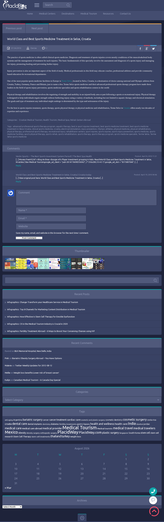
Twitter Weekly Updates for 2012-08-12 (33, 365)
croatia (57, 129)
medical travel (123, 428)
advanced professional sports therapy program (34, 126)
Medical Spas (63, 120)
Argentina (17, 420)
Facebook (140, 48)
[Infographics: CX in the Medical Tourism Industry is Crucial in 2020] (43, 260)
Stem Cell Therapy (22, 436)
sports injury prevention (122, 131)
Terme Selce (67, 81)
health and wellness (102, 423)
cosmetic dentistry (113, 420)
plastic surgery (110, 432)
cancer (46, 420)
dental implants (35, 424)
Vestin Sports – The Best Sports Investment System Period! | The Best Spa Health (54, 156)
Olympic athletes (105, 129)
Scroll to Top (154, 511)
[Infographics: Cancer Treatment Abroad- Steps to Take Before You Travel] (76, 260)
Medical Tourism (89, 13)
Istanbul (139, 424)
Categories (36, 5)
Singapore (123, 433)
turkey (65, 436)
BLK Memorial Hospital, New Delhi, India (33, 351)
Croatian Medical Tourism (30, 120)
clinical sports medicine (42, 129)
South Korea (134, 433)
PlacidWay (67, 431)
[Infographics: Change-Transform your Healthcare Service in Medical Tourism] (10, 260)
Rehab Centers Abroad (80, 120)
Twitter (153, 48)
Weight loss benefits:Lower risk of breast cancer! (36, 373)
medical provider (52, 428)
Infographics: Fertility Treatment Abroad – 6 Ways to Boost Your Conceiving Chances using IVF (51, 331)
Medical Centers (47, 13)
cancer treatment (57, 420)
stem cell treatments (41, 437)
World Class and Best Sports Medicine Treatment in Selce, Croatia (49, 38)
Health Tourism (50, 120)
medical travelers (144, 428)
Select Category (14, 399)
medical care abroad (32, 428)
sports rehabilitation (67, 134)
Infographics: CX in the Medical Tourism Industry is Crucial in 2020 (37, 324)
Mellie (7, 373)
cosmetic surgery (135, 419)
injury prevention (89, 129)
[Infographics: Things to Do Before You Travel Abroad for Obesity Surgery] (87, 260)
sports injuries (104, 131)
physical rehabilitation (140, 129)
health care (121, 424)
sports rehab (51, 134)
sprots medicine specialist (125, 134)
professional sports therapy (35, 131)
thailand (56, 436)
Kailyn (7, 380)
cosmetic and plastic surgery (93, 420)
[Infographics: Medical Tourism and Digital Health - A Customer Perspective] (98, 260)
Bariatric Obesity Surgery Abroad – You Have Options (37, 358)
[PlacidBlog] (14, 5)
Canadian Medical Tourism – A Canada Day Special (37, 380)
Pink (7, 358)
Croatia (126, 108)
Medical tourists (104, 428)
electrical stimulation (70, 129)
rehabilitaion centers (75, 131)
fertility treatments (67, 424)
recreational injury (57, 131)
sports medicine (141, 131)
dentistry (46, 424)
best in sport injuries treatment (85, 126)
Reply (18, 165)
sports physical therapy (34, 134)
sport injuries (92, 131)
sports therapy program (102, 134)
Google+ (147, 48)
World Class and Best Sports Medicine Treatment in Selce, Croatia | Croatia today (53, 175)
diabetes (55, 424)
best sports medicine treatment (114, 126)
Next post (37, 28)
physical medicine (122, 129)
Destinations (68, 13)
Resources (108, 13)
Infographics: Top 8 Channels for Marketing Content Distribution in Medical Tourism (46, 309)
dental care (19, 423)
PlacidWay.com (90, 432)
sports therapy (84, 134)
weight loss (75, 436)
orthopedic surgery (48, 433)
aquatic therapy (63, 126)
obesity (22, 433)
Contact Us (125, 13)
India (132, 423)
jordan (147, 424)
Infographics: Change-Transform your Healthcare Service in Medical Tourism (42, 302)
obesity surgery (33, 433)
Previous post (14, 28)
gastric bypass (83, 424)
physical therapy (14, 131)
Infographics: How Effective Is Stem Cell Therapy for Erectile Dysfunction (41, 316)
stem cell (145, 432)
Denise (34, 48)
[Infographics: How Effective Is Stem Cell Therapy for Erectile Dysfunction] (32, 260)
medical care (13, 428)
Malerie (8, 365)
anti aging (9, 420)
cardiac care (74, 419)
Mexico (11, 432)
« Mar (8, 487)
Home (30, 13)
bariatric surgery (32, 419)
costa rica (151, 420)
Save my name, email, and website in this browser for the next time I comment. (52, 233)
